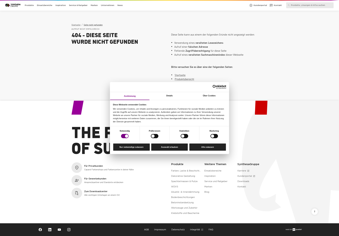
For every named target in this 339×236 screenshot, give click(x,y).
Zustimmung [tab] (130, 96)
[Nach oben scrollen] (314, 211)
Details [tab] (169, 95)
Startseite (180, 75)
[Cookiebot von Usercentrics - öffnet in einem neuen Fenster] (214, 87)
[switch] (154, 136)
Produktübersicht (184, 79)
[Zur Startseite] (13, 5)
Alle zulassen (207, 147)
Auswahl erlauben (169, 147)
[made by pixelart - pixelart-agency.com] (293, 229)
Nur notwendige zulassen (131, 147)
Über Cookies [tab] (209, 95)
